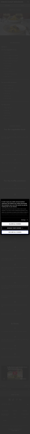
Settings (23, 219)
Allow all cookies (15, 224)
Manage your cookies (14, 228)
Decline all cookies (15, 232)
